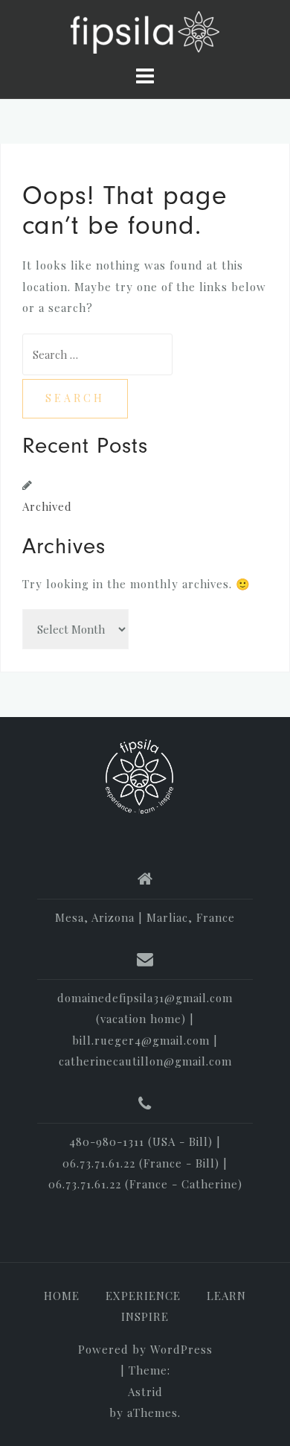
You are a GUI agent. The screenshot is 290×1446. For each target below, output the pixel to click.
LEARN (226, 1295)
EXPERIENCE (143, 1295)
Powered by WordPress (145, 1349)
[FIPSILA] (139, 776)
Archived (47, 506)
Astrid (145, 1391)
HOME (62, 1295)
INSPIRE (145, 1316)
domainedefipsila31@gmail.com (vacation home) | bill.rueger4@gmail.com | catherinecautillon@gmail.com (145, 1029)
